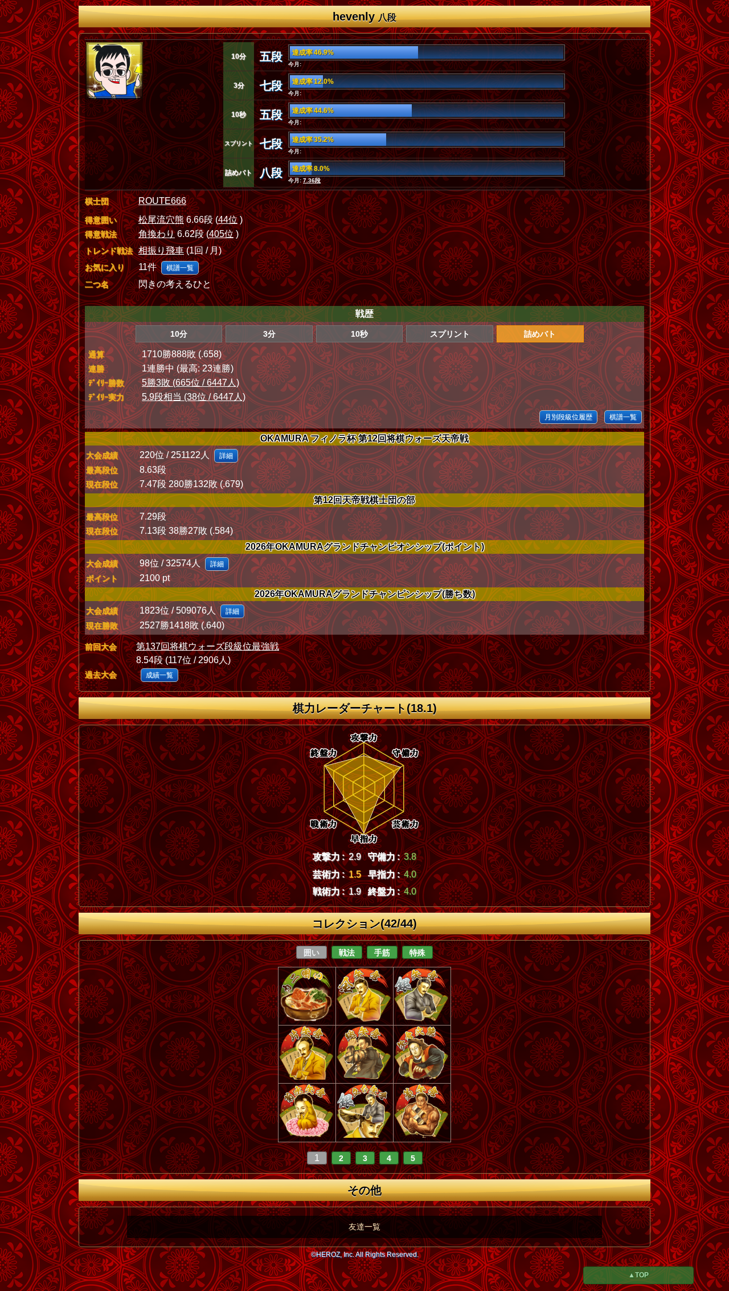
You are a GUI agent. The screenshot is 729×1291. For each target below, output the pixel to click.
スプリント (450, 333)
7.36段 (312, 180)
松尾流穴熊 (161, 219)
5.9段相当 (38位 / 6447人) (193, 397)
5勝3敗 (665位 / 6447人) (190, 382)
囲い (312, 952)
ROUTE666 (162, 201)
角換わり (156, 234)
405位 (221, 234)
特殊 (417, 952)
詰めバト (540, 333)
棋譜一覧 (180, 268)
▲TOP (638, 1275)
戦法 (347, 952)
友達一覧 (364, 1226)
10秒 (359, 333)
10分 (178, 333)
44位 (227, 219)
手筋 (382, 952)
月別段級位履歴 (568, 417)
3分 (269, 333)
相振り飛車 (161, 250)
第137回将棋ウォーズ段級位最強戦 (207, 646)
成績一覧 (159, 675)
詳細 (226, 456)
